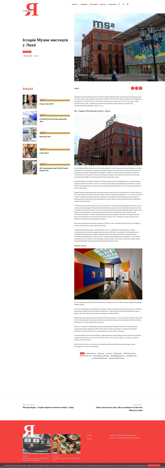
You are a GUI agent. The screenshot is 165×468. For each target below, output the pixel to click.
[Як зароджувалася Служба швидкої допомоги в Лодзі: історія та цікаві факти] (37, 444)
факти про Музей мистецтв (117, 355)
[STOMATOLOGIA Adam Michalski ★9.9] (30, 118)
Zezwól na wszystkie (154, 465)
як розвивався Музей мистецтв (116, 358)
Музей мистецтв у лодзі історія (101, 355)
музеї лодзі (109, 353)
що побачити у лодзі (131, 355)
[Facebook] (132, 88)
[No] (163, 465)
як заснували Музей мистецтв (99, 358)
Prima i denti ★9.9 (46, 104)
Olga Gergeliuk (28, 55)
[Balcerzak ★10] (30, 134)
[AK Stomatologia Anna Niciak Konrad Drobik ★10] (30, 167)
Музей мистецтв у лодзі (86, 355)
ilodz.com (100, 105)
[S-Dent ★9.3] (30, 151)
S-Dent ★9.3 (44, 153)
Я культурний (27, 51)
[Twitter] (136, 88)
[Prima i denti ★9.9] (30, 102)
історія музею (100, 353)
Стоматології (43, 99)
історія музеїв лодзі (90, 353)
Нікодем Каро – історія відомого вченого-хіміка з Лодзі (48, 407)
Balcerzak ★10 (45, 137)
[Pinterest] (140, 88)
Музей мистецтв (118, 353)
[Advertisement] (108, 374)
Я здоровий (25, 456)
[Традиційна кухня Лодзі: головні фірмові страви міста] (66, 444)
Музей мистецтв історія (129, 353)
